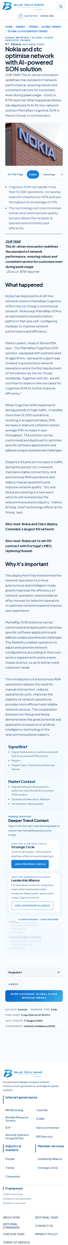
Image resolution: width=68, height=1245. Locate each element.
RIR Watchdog (14, 1110)
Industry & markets (13, 1148)
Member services (51, 1146)
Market (20, 26)
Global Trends (51, 26)
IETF (8, 1127)
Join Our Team (13, 1234)
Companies (12, 1176)
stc (24, 306)
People (10, 1159)
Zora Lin (22, 1009)
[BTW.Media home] (23, 6)
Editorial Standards (11, 1225)
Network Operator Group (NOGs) (17, 1136)
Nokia (9, 296)
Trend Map (49, 174)
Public (33, 174)
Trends (33, 26)
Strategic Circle (48, 1167)
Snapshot (15, 972)
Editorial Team (46, 1217)
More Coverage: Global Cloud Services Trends (34, 996)
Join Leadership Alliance (32, 905)
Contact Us (44, 1225)
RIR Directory (44, 1136)
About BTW (11, 1217)
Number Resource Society (16, 1119)
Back (13, 984)
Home (8, 26)
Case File (42, 1110)
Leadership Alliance (50, 1159)
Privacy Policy (46, 1234)
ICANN (40, 1118)
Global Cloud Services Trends (28, 31)
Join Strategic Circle (30, 864)
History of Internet (47, 1127)
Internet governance (21, 1097)
